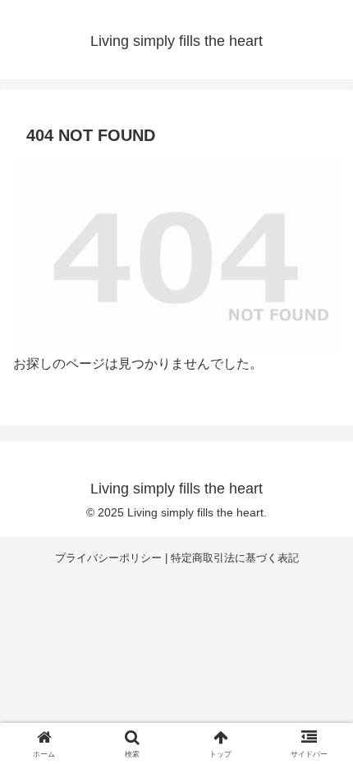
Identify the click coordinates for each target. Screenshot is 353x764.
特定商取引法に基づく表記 (235, 558)
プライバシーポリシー (108, 558)
